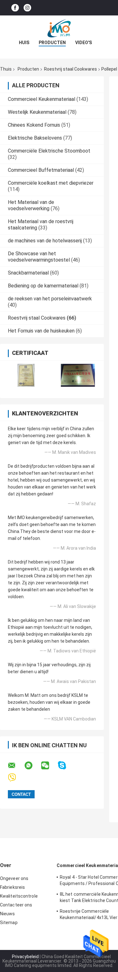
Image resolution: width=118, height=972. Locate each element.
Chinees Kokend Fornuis (34, 125)
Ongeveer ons (14, 878)
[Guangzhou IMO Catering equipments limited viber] (16, 778)
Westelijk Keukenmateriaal (37, 112)
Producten (52, 42)
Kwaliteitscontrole (19, 896)
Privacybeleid (25, 956)
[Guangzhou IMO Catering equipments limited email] (16, 766)
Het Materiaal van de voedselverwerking (31, 205)
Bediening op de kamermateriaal (43, 286)
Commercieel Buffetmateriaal (41, 170)
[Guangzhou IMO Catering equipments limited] (59, 28)
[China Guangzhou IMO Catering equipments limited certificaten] (26, 375)
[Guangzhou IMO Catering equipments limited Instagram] (27, 8)
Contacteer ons (16, 904)
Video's (83, 42)
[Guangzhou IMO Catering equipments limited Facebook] (15, 8)
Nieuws (7, 913)
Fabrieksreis (12, 887)
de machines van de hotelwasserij (45, 241)
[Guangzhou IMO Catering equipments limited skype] (66, 765)
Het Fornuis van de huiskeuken (41, 331)
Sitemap (9, 922)
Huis (24, 42)
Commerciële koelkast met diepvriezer (50, 183)
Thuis (6, 69)
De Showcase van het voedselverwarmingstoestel (39, 257)
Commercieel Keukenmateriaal (41, 99)
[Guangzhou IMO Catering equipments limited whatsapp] (32, 766)
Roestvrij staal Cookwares (70, 69)
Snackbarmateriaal (28, 273)
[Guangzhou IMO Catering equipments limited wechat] (49, 766)
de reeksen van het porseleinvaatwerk (50, 299)
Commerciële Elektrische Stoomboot (49, 151)
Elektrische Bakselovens (35, 138)
